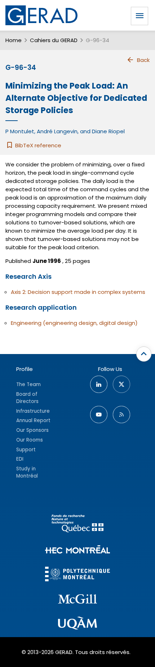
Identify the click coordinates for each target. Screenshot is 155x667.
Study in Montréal (27, 472)
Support (26, 449)
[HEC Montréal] (77, 550)
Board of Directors (27, 398)
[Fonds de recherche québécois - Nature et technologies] (77, 524)
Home (13, 40)
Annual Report (33, 420)
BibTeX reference (37, 145)
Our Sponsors (32, 430)
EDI (19, 459)
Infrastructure (33, 411)
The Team (28, 384)
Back (143, 60)
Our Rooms (29, 440)
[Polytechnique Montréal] (77, 575)
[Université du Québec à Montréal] (77, 624)
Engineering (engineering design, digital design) (74, 323)
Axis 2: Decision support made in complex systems (78, 292)
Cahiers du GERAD (54, 40)
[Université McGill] (77, 600)
